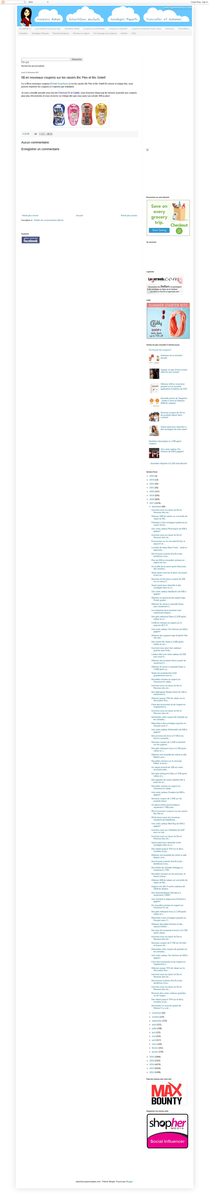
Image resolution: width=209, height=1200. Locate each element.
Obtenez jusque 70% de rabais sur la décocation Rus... (168, 699)
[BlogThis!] (43, 133)
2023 (152, 480)
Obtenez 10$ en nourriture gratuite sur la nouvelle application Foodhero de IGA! (174, 386)
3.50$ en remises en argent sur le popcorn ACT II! (166, 624)
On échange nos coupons (105, 33)
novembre (157, 1013)
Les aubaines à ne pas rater (48, 28)
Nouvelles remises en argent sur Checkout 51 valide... (166, 680)
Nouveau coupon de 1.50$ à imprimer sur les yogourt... (168, 743)
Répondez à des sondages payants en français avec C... (168, 724)
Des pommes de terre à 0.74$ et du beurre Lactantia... (167, 737)
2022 (152, 484)
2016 (152, 1057)
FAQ (134, 33)
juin (154, 1032)
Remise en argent (81, 33)
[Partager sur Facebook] (48, 133)
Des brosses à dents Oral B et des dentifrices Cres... (166, 555)
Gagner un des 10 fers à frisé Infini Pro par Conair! (174, 371)
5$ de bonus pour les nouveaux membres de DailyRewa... (165, 818)
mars (154, 1044)
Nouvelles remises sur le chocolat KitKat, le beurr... (166, 762)
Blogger (129, 1181)
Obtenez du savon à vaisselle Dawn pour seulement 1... (167, 605)
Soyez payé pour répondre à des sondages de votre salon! (174, 428)
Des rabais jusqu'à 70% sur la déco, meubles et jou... (167, 850)
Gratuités (23, 33)
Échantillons (183, 28)
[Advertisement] (73, 46)
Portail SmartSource (60, 83)
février (155, 1048)
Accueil (79, 215)
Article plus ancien (129, 215)
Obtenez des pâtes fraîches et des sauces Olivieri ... (166, 925)
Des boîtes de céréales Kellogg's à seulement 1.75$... (167, 868)
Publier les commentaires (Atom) (48, 220)
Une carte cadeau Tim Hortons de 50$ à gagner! (172, 450)
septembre (157, 1021)
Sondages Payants (40, 33)
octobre (155, 1017)
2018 (152, 499)
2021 (152, 487)
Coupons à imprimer (118, 28)
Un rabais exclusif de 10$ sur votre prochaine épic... (167, 768)
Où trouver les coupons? (160, 350)
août (154, 1024)
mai (154, 1036)
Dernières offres (72, 28)
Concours (169, 28)
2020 (152, 491)
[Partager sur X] (45, 133)
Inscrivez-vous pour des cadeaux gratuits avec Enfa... (166, 649)
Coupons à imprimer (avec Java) (146, 28)
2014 (152, 1064)
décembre (157, 506)
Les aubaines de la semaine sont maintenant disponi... (166, 611)
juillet (154, 1028)
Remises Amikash (61, 33)
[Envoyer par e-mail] (40, 133)
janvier (155, 1052)
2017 (152, 503)
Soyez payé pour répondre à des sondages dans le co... (166, 586)
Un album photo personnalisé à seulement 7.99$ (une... (165, 806)
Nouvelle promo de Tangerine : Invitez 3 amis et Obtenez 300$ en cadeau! (174, 400)
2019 (152, 495)
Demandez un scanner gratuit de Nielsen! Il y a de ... (166, 1006)
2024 (152, 476)
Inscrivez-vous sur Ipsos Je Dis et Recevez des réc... (166, 511)
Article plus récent (30, 215)
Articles (124, 33)
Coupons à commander (94, 28)
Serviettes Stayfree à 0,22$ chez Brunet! (169, 463)
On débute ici (25, 28)
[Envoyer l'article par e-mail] (35, 134)
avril (154, 1040)
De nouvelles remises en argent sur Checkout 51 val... (167, 906)
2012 (152, 1072)
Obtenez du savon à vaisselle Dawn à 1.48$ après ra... (168, 668)
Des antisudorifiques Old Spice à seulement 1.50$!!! (166, 894)
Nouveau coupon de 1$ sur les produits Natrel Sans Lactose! (173, 415)
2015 (152, 1060)
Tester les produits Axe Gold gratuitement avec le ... (164, 674)
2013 (152, 1068)
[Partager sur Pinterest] (51, 133)
